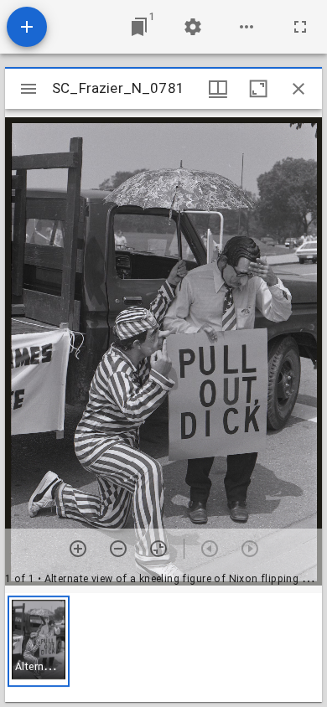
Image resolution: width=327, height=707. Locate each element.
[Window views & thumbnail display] (218, 89)
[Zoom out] (118, 549)
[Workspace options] (246, 27)
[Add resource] (27, 27)
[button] (38, 641)
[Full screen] (300, 27)
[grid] (163, 647)
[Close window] (298, 89)
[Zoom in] (78, 549)
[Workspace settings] (193, 27)
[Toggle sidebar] (28, 89)
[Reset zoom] (158, 549)
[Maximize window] (258, 89)
